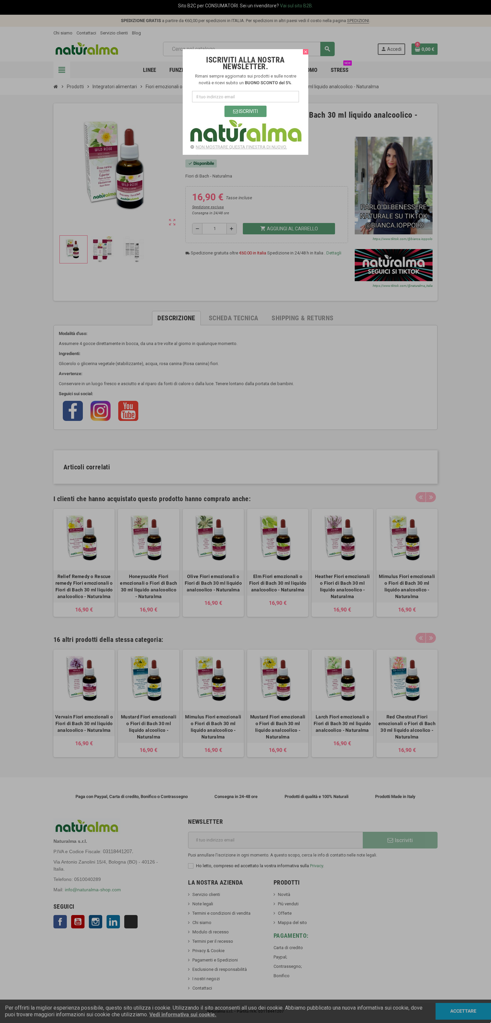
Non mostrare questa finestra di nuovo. (241, 146)
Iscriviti (248, 111)
